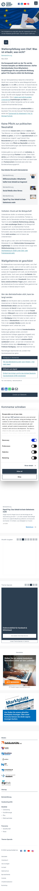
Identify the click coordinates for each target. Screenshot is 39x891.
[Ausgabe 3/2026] (19, 558)
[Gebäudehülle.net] (19, 742)
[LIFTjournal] (19, 764)
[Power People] (19, 748)
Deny (19, 477)
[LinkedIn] (22, 4)
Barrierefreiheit (5, 874)
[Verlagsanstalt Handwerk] (19, 775)
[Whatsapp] (10, 389)
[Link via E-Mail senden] (17, 389)
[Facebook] (19, 4)
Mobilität (4, 807)
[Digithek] (19, 783)
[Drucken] (13, 389)
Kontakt (3, 867)
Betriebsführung (6, 797)
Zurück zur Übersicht (19, 395)
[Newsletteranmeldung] (19, 670)
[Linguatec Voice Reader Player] (6, 42)
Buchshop (4, 885)
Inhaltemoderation (6, 882)
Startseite (4, 856)
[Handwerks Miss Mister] (19, 753)
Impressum (4, 860)
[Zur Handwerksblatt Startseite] (6, 4)
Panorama (4, 826)
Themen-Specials (6, 839)
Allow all (19, 471)
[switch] (34, 446)
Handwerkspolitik (6, 802)
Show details (29, 465)
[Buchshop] (19, 770)
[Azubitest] (19, 759)
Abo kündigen (5, 863)
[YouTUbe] (25, 4)
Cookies (3, 878)
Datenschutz (5, 871)
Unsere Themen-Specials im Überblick (19, 641)
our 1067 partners (14, 417)
